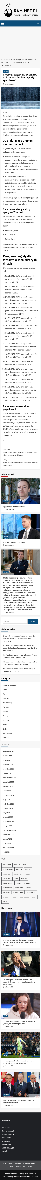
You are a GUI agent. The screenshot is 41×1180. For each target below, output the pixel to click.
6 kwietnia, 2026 (9, 1105)
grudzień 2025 (8, 769)
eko (24, 865)
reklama (27, 883)
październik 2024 (9, 830)
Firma (5, 694)
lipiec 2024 (7, 843)
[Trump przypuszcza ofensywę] (20, 526)
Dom (5, 689)
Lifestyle (6, 698)
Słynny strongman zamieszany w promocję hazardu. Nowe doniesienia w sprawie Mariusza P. (19, 638)
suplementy (19, 888)
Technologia (7, 733)
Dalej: (20, 462)
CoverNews (17, 1176)
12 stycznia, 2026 (9, 613)
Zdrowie (6, 738)
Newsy (6, 71)
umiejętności (31, 892)
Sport (5, 725)
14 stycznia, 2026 (9, 509)
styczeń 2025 (8, 817)
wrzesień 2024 (8, 835)
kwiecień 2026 (8, 751)
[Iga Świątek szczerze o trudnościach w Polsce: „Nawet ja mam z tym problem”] (20, 1006)
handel (28, 869)
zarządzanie (24, 897)
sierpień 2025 (8, 786)
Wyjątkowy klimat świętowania (14, 506)
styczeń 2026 (8, 764)
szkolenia (6, 892)
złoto (5, 901)
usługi (14, 897)
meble (16, 878)
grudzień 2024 (8, 821)
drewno (17, 865)
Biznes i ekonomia (10, 685)
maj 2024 (6, 852)
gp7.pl (4, 1151)
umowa (5, 897)
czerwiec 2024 (8, 848)
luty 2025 (6, 813)
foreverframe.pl (8, 1131)
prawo (18, 883)
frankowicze (8, 869)
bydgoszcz (7, 865)
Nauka (5, 711)
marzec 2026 (8, 756)
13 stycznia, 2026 (9, 545)
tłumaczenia (18, 892)
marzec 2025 (8, 808)
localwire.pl (6, 1144)
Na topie (6, 707)
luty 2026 (6, 760)
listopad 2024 (8, 826)
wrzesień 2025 (8, 782)
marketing (7, 878)
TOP (4, 1163)
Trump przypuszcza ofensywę (14, 542)
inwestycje (18, 874)
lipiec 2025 (7, 791)
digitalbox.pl (6, 1137)
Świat (5, 729)
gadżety (19, 869)
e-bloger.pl (6, 1141)
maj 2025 (6, 799)
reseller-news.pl (8, 1134)
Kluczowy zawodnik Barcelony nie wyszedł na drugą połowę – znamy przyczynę (20, 663)
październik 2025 (9, 778)
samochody (7, 888)
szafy (28, 888)
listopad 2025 (8, 773)
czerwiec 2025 (8, 795)
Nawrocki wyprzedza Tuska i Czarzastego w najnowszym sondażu (19, 670)
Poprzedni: (20, 452)
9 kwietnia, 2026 (9, 1066)
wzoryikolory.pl (8, 1148)
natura (24, 878)
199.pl (4, 1124)
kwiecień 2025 (8, 804)
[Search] (38, 23)
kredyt (28, 874)
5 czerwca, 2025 (9, 84)
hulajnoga (7, 874)
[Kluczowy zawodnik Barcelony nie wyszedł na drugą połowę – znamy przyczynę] (20, 1045)
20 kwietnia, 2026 (9, 945)
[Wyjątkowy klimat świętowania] (20, 491)
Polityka (6, 720)
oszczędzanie (8, 883)
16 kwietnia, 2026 (9, 987)
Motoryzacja (7, 703)
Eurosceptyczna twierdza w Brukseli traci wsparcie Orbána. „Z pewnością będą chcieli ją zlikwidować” (20, 648)
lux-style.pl (6, 1127)
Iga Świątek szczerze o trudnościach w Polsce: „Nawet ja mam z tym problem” (20, 656)
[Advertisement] (20, 41)
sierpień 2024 (8, 839)
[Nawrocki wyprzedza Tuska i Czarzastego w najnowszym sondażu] (20, 1084)
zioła (34, 897)
